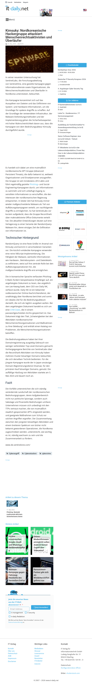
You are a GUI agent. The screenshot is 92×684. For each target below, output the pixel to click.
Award (36, 656)
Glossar (37, 651)
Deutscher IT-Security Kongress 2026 (72, 79)
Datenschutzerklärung (15, 622)
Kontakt (11, 649)
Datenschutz (12, 653)
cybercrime (46, 453)
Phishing (34, 184)
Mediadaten (38, 649)
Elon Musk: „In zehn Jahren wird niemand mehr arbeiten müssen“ (77, 297)
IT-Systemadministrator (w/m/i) (69, 105)
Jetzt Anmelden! (41, 607)
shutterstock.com (73, 673)
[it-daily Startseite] (20, 9)
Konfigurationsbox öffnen (71, 668)
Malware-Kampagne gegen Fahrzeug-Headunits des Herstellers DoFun (17, 575)
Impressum (12, 658)
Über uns (11, 651)
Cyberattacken (31, 453)
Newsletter (38, 658)
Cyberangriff (14, 453)
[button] (10, 20)
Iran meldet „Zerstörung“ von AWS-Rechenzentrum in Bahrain (77, 309)
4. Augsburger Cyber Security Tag (70, 89)
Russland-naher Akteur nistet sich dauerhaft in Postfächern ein (77, 286)
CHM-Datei (15, 309)
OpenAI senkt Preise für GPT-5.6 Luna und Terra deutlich (76, 275)
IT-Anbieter (38, 661)
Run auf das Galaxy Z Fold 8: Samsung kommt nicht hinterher (77, 264)
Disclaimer (12, 661)
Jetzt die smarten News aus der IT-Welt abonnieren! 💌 (18, 602)
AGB (9, 656)
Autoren (37, 664)
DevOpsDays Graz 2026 (67, 70)
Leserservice (39, 653)
